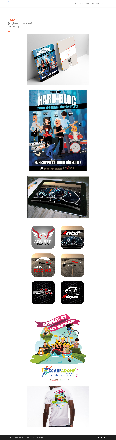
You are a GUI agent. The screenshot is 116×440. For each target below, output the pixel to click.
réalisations (96, 3)
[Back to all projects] (9, 10)
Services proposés (84, 3)
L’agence (73, 3)
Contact (104, 3)
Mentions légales (40, 437)
